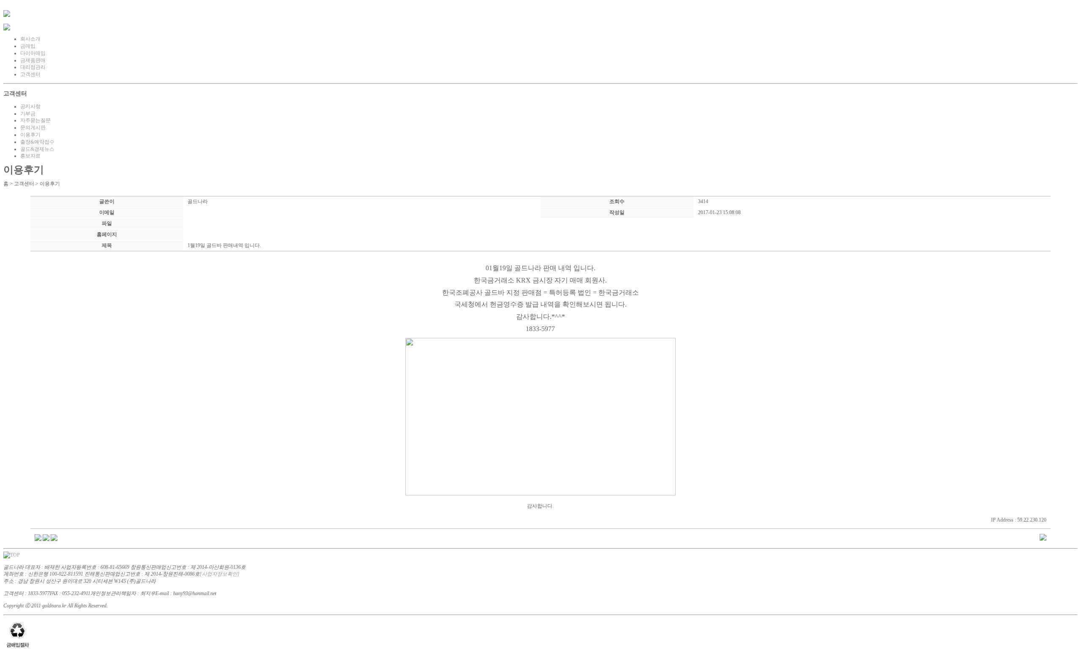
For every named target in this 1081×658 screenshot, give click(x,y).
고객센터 (30, 74)
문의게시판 (33, 128)
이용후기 (30, 135)
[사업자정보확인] (219, 574)
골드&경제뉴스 (37, 149)
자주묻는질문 (35, 120)
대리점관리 (33, 67)
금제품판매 (33, 60)
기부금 (27, 114)
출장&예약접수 (37, 142)
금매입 (27, 46)
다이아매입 (33, 53)
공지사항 (30, 106)
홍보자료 (30, 156)
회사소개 (30, 39)
